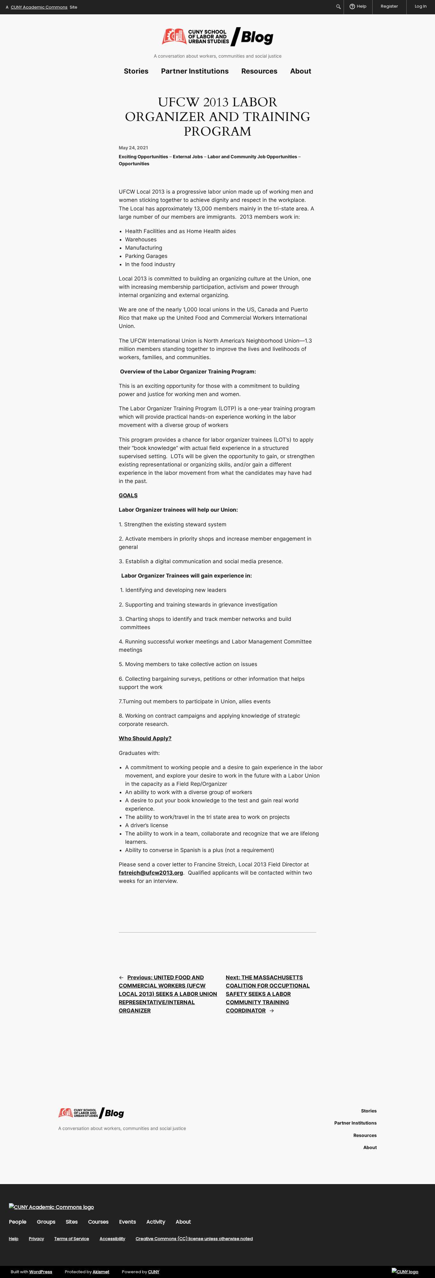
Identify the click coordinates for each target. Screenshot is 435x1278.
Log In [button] (421, 6)
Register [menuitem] (389, 6)
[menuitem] (339, 7)
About (183, 1221)
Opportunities (134, 163)
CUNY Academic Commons (39, 7)
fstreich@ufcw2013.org (151, 873)
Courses (98, 1221)
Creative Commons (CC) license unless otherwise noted (194, 1239)
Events (127, 1221)
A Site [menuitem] (41, 7)
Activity (155, 1221)
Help (13, 1239)
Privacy (36, 1239)
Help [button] (362, 6)
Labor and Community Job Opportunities (252, 156)
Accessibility (112, 1239)
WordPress (40, 1272)
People (17, 1221)
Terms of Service (71, 1239)
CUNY (153, 1272)
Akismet (101, 1272)
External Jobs (188, 156)
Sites (72, 1221)
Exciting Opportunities (143, 156)
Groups (46, 1221)
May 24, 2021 (133, 147)
